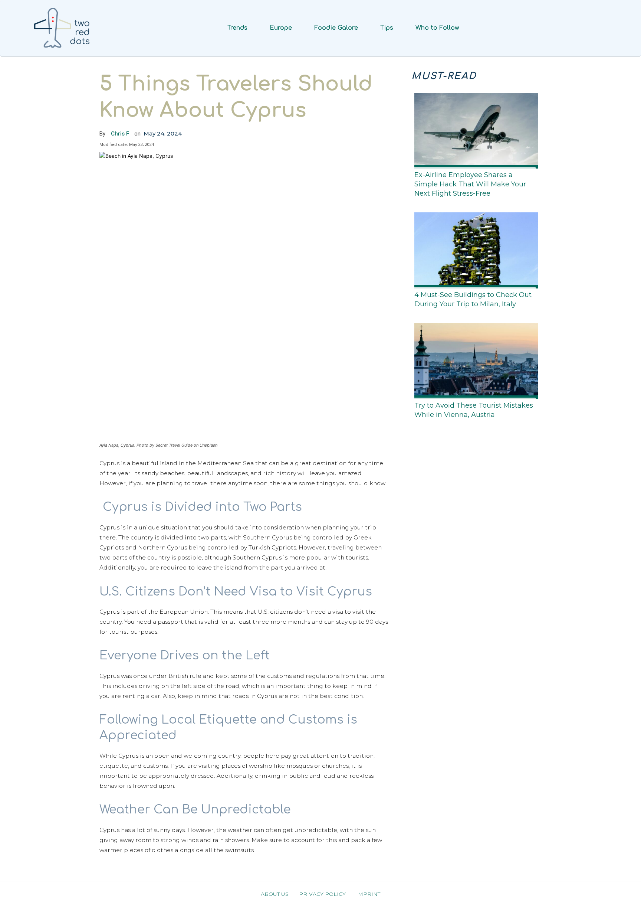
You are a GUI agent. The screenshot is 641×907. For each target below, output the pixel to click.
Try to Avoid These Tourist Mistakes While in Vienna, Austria (473, 410)
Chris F (120, 133)
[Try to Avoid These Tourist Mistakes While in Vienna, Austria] (474, 359)
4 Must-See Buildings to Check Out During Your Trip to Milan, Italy (473, 299)
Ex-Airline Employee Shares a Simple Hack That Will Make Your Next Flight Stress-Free (470, 184)
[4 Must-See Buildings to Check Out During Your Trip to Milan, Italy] (474, 249)
